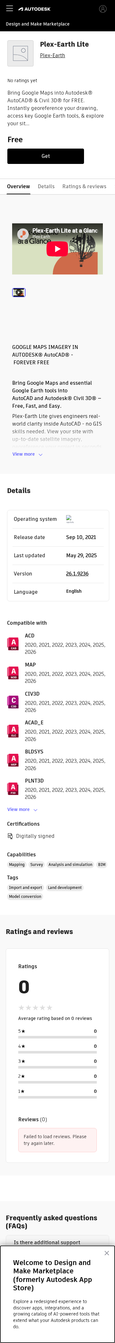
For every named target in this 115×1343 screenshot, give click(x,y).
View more (23, 454)
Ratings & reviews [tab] (84, 186)
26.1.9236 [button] (77, 573)
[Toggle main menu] (9, 8)
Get (46, 156)
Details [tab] (46, 186)
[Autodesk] (35, 9)
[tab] (19, 301)
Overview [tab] (18, 186)
